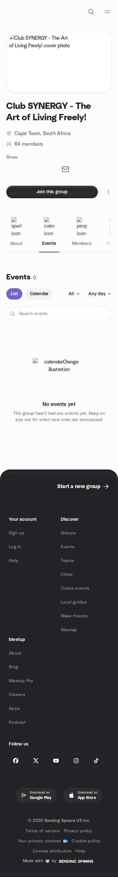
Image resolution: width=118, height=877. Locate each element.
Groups (68, 533)
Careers (17, 695)
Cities (67, 574)
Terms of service (42, 831)
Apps (14, 708)
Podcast (17, 722)
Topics (68, 561)
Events (68, 547)
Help (14, 561)
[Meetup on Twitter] (36, 760)
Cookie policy (86, 841)
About (15, 653)
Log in (15, 547)
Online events (75, 588)
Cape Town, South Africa (42, 133)
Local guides (74, 602)
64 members (28, 144)
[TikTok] (96, 760)
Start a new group (78, 486)
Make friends (74, 616)
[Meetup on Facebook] (16, 760)
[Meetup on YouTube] (56, 760)
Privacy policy (78, 831)
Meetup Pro (21, 681)
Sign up (17, 533)
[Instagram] (76, 760)
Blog (13, 667)
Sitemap (69, 630)
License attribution (52, 851)
